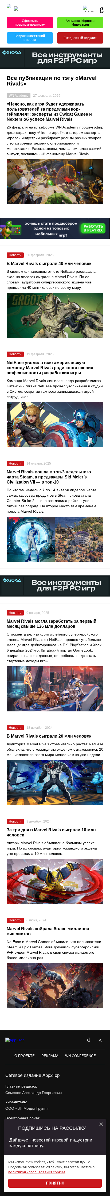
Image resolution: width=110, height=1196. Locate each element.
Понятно (55, 1183)
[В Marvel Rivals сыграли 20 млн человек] (55, 782)
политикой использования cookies (36, 1172)
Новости (15, 255)
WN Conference (80, 1056)
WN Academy (18, 96)
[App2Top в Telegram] (100, 1040)
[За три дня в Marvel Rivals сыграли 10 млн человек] (55, 881)
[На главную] (9, 8)
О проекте (24, 1056)
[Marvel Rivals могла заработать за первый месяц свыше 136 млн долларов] (55, 688)
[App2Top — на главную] (19, 1040)
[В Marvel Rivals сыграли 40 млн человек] (55, 315)
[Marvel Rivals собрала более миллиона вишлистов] (55, 985)
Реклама (49, 1056)
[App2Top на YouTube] (76, 1040)
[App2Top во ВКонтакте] (88, 1040)
